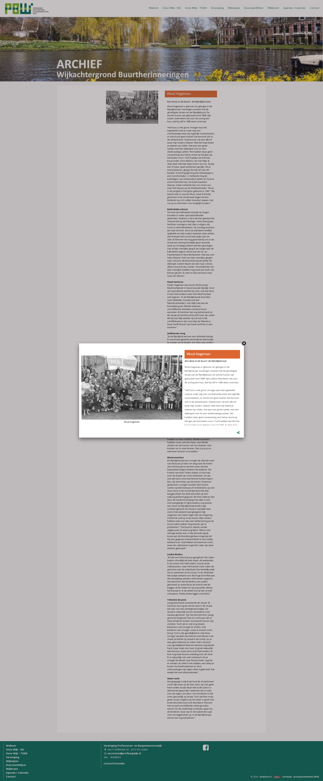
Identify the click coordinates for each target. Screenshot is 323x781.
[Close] (244, 343)
